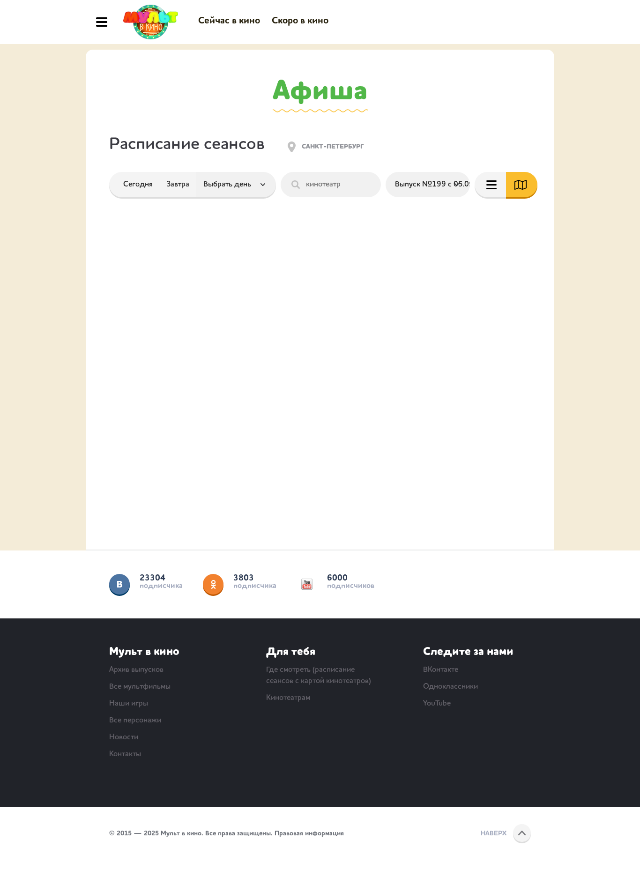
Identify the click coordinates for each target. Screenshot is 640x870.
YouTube (307, 584)
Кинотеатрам (288, 698)
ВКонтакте (119, 584)
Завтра (178, 184)
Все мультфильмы (140, 687)
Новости (123, 737)
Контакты (125, 754)
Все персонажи (135, 720)
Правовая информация (309, 833)
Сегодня (138, 184)
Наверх (493, 833)
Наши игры (128, 703)
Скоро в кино (300, 21)
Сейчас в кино (229, 21)
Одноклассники (213, 584)
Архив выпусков (136, 670)
